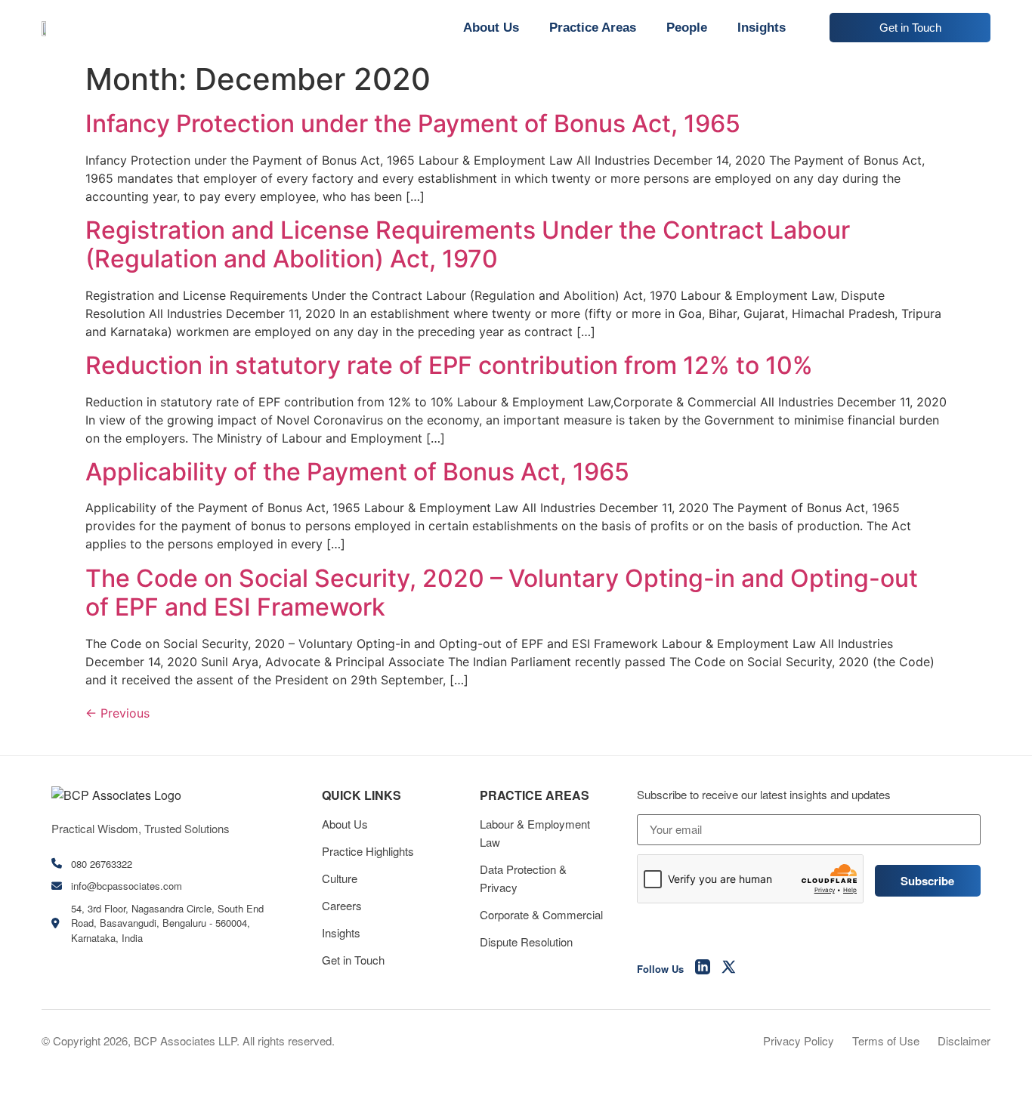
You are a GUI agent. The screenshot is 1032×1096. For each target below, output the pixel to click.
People (686, 27)
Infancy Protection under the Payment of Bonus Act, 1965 (412, 123)
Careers (342, 905)
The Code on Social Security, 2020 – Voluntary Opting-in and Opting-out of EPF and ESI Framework (501, 592)
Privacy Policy (798, 1040)
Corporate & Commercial (541, 914)
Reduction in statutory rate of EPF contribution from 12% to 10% (449, 365)
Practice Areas (592, 27)
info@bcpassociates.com (126, 885)
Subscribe (927, 880)
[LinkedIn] (702, 969)
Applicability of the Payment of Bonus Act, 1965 (357, 471)
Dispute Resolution (526, 941)
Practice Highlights (368, 851)
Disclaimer (964, 1040)
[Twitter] (729, 969)
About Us (491, 27)
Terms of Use (885, 1040)
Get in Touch (353, 960)
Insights (761, 27)
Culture (339, 878)
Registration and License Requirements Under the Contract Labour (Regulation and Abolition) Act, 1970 (467, 244)
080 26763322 (101, 864)
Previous (117, 713)
